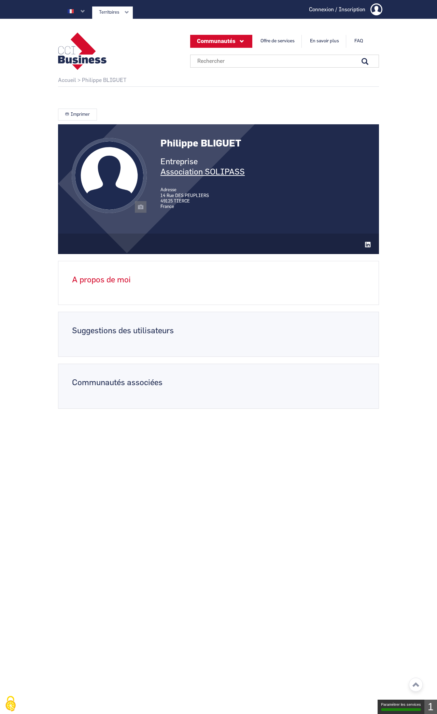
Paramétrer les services (401, 704)
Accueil (67, 80)
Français (71, 11)
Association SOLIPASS (202, 172)
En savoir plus (324, 41)
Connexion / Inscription (337, 9)
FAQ (358, 41)
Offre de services (277, 41)
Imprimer (80, 114)
